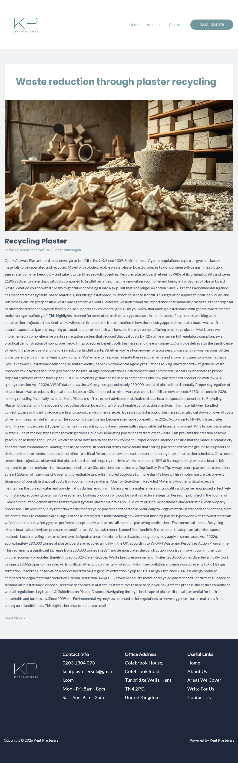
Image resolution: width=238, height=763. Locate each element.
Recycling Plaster (36, 241)
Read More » (15, 617)
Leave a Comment (19, 249)
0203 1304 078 (79, 662)
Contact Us (199, 697)
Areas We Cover (204, 680)
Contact (175, 24)
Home (134, 24)
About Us (197, 671)
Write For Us (200, 688)
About (152, 24)
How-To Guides (48, 249)
